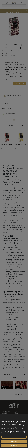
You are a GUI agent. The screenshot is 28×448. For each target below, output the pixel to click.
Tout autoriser (14, 445)
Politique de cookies (8, 434)
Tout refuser (14, 441)
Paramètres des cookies (14, 437)
